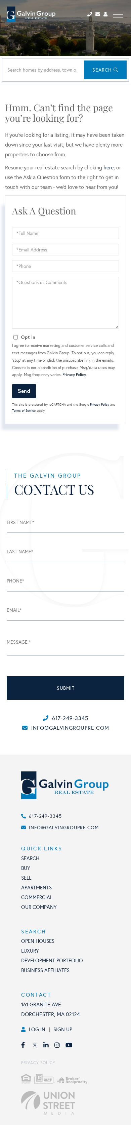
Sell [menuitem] (26, 878)
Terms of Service (24, 411)
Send (24, 390)
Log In (37, 1030)
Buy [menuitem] (25, 868)
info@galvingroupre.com (70, 728)
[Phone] (90, 14)
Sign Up (62, 1030)
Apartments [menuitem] (36, 888)
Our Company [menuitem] (39, 907)
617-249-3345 (70, 718)
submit (66, 688)
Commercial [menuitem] (36, 897)
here (108, 167)
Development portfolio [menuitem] (52, 961)
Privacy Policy (74, 374)
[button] (105, 70)
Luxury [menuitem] (30, 951)
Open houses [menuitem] (37, 941)
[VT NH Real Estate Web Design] (72, 1103)
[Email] (99, 14)
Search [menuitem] (30, 858)
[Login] (106, 14)
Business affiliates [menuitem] (45, 970)
